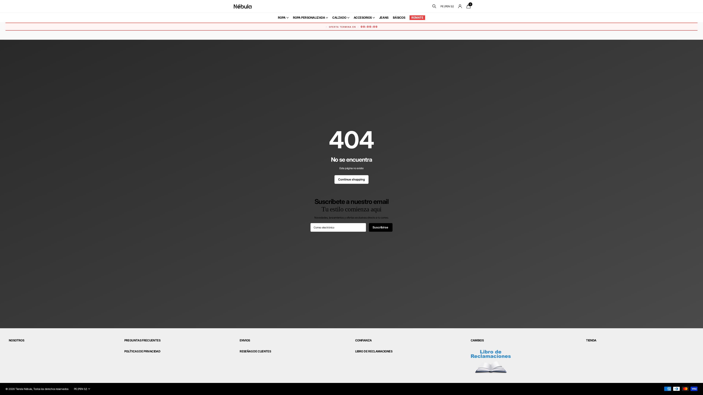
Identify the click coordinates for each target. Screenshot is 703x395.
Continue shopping (351, 179)
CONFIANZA (363, 340)
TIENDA (591, 340)
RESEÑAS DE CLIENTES (255, 351)
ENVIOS (245, 340)
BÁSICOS (399, 17)
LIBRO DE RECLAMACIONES (373, 351)
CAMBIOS (477, 340)
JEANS (383, 17)
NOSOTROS (16, 340)
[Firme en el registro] (460, 6)
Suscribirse (381, 227)
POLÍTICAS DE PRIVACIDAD (142, 351)
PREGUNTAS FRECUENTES (142, 340)
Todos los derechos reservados (50, 388)
